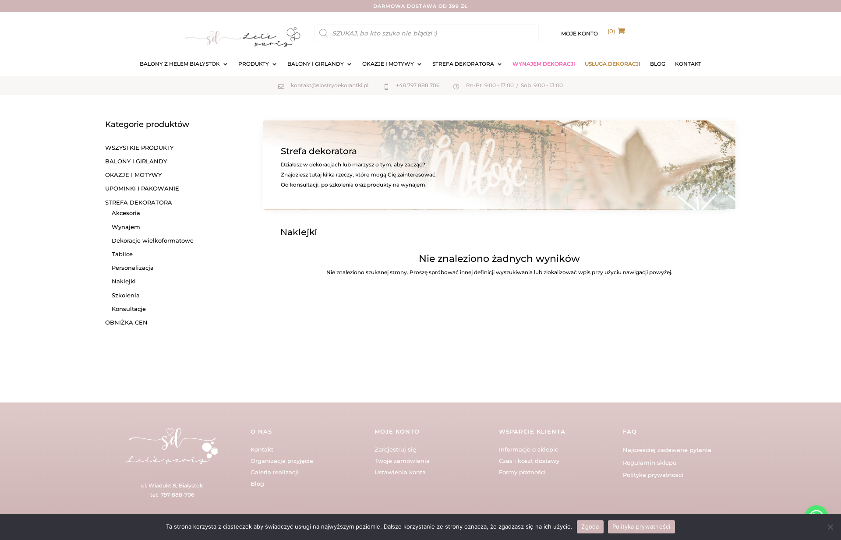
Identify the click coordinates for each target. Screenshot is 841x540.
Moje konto (579, 34)
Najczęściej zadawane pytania (667, 449)
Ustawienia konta (400, 472)
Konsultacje (129, 308)
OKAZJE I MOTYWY (388, 64)
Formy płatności (522, 472)
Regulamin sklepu (650, 462)
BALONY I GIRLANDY (315, 64)
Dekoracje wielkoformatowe (153, 240)
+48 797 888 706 (417, 85)
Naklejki (124, 281)
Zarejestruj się (395, 449)
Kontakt (262, 449)
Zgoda (590, 526)
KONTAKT (688, 64)
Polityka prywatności (653, 474)
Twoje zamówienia (402, 460)
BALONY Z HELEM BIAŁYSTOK (180, 64)
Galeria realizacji (275, 472)
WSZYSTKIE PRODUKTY (139, 147)
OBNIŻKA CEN (126, 322)
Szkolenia (126, 295)
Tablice (122, 254)
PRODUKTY (253, 64)
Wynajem (126, 226)
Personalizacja (133, 267)
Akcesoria (126, 212)
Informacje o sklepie (528, 449)
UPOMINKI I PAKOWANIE (142, 188)
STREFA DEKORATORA (463, 64)
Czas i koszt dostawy (529, 460)
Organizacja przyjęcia (282, 460)
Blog (257, 483)
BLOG (657, 64)
